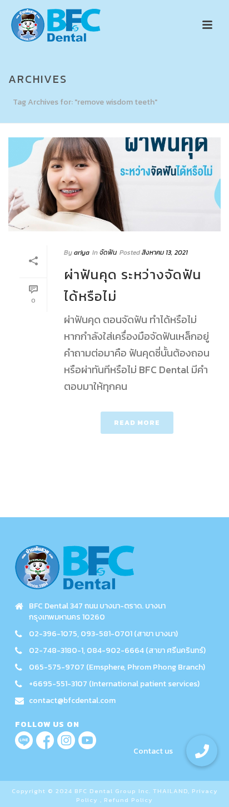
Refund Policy (128, 799)
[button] (201, 750)
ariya (81, 252)
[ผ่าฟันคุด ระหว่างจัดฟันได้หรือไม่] (114, 184)
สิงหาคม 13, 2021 (165, 252)
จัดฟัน (108, 252)
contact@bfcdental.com (72, 701)
